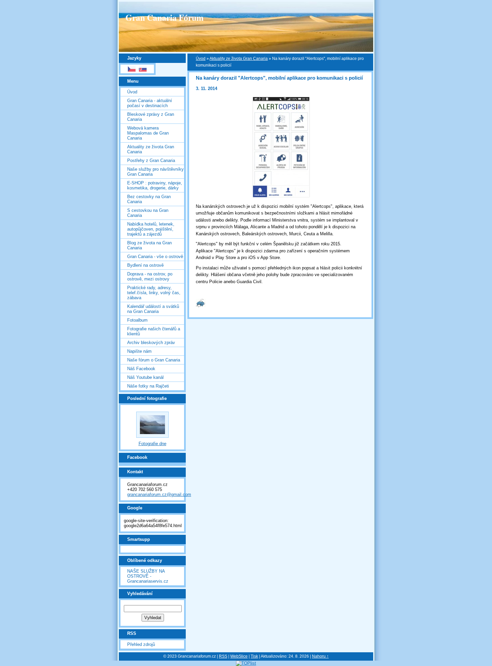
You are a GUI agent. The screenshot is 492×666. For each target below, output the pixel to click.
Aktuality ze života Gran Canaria (150, 149)
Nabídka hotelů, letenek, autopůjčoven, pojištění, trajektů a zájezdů (150, 229)
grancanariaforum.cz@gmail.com (159, 494)
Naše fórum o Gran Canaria (153, 359)
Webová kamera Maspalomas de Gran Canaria (148, 133)
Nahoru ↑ (320, 656)
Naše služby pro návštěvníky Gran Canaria (155, 172)
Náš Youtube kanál (145, 377)
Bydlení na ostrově (145, 265)
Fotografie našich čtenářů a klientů (153, 331)
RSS (223, 656)
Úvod (132, 91)
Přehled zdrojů (141, 644)
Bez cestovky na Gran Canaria (149, 199)
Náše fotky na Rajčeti (148, 386)
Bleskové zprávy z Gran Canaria (150, 117)
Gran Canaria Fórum (164, 17)
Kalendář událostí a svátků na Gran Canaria (153, 309)
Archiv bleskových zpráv (151, 342)
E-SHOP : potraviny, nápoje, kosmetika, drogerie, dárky (154, 185)
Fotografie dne (152, 443)
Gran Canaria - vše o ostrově (155, 256)
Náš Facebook (141, 368)
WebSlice (239, 656)
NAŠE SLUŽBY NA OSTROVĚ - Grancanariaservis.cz (147, 576)
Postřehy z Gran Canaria (151, 160)
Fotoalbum (137, 320)
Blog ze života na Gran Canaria (149, 245)
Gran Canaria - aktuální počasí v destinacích (149, 103)
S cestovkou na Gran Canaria (147, 213)
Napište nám (139, 351)
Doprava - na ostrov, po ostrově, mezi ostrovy (149, 276)
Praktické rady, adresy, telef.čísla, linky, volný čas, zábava (153, 292)
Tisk (254, 656)
